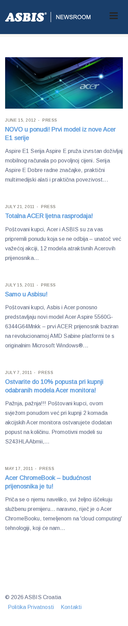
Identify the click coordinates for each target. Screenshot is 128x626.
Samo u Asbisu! (26, 294)
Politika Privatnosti (31, 607)
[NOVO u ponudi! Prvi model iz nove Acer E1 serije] (64, 83)
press (49, 120)
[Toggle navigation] (114, 15)
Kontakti (71, 607)
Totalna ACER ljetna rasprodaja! (49, 216)
